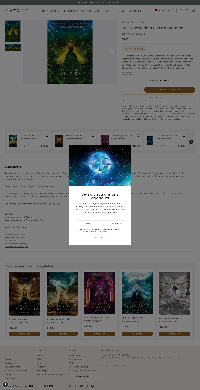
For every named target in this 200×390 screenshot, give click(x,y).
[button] (5, 384)
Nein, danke (100, 237)
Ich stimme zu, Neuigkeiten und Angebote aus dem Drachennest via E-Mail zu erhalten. (99, 230)
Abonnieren (116, 224)
